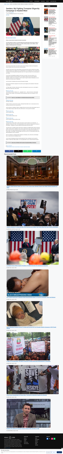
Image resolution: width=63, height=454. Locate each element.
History (54, 35)
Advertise (25, 439)
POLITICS (10, 145)
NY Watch (31, 1)
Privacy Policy (26, 442)
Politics (36, 443)
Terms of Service (26, 443)
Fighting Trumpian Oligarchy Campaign (17, 146)
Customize (48, 452)
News (8, 145)
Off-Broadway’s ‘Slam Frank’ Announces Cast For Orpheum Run (53, 30)
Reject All (54, 452)
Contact (25, 440)
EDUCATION (43, 1)
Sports (47, 1)
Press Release (50, 9)
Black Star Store (53, 1)
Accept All (59, 452)
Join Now (7, 14)
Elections (36, 440)
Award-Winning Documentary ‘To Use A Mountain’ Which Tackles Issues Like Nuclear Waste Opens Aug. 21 (53, 52)
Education (51, 35)
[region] (31, 451)
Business (54, 9)
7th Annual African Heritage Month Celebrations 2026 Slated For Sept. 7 (52, 12)
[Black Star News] (9, 1)
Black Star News (9, 146)
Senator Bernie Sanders (11, 37)
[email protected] (8, 447)
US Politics (26, 1)
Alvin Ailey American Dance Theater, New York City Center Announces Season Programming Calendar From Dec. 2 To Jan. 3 (53, 21)
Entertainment (36, 1)
